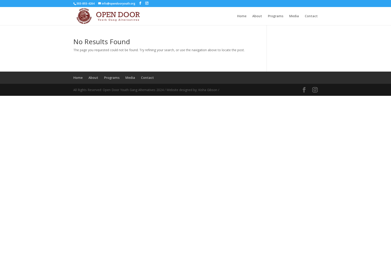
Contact (311, 16)
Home (241, 16)
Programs (275, 16)
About (257, 16)
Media (294, 16)
